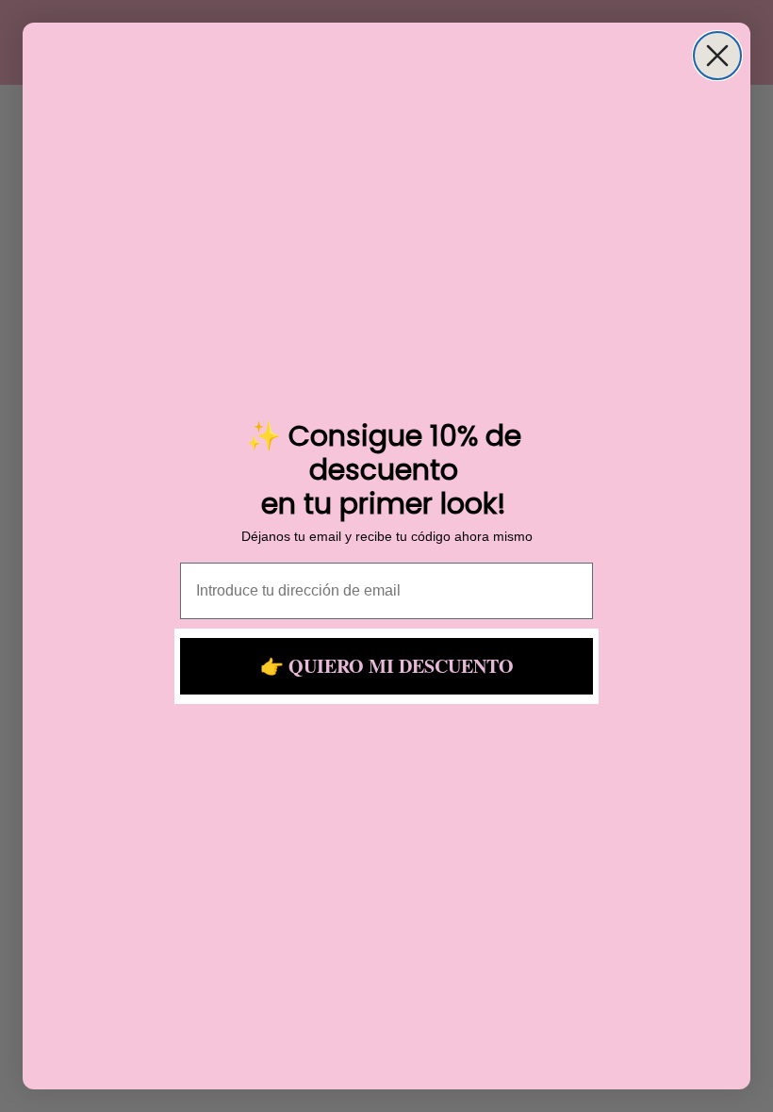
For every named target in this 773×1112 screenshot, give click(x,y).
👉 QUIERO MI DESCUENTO (387, 665)
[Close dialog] (717, 55)
